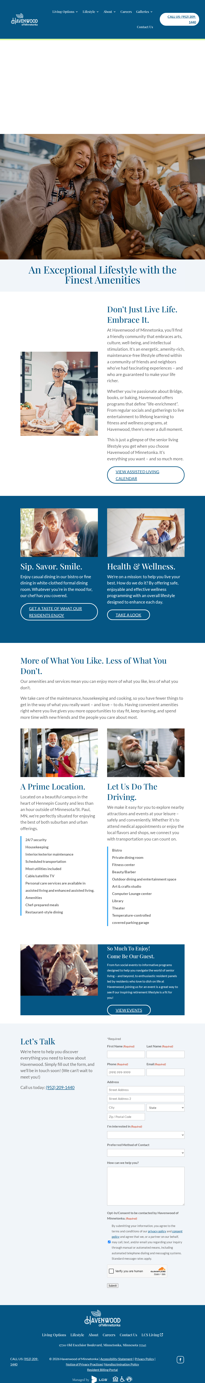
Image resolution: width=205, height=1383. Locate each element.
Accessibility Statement (116, 1359)
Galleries (142, 11)
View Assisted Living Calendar (137, 475)
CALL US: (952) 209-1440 (182, 19)
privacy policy (157, 1231)
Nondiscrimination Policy (121, 1364)
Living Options (63, 11)
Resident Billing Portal (102, 1370)
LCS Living (151, 1335)
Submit (113, 1285)
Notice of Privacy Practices (84, 1364)
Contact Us (145, 27)
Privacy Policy (144, 1359)
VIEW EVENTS (129, 1010)
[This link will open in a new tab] (180, 1359)
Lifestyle (89, 11)
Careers (126, 11)
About (108, 11)
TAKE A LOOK (128, 614)
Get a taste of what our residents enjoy (55, 612)
